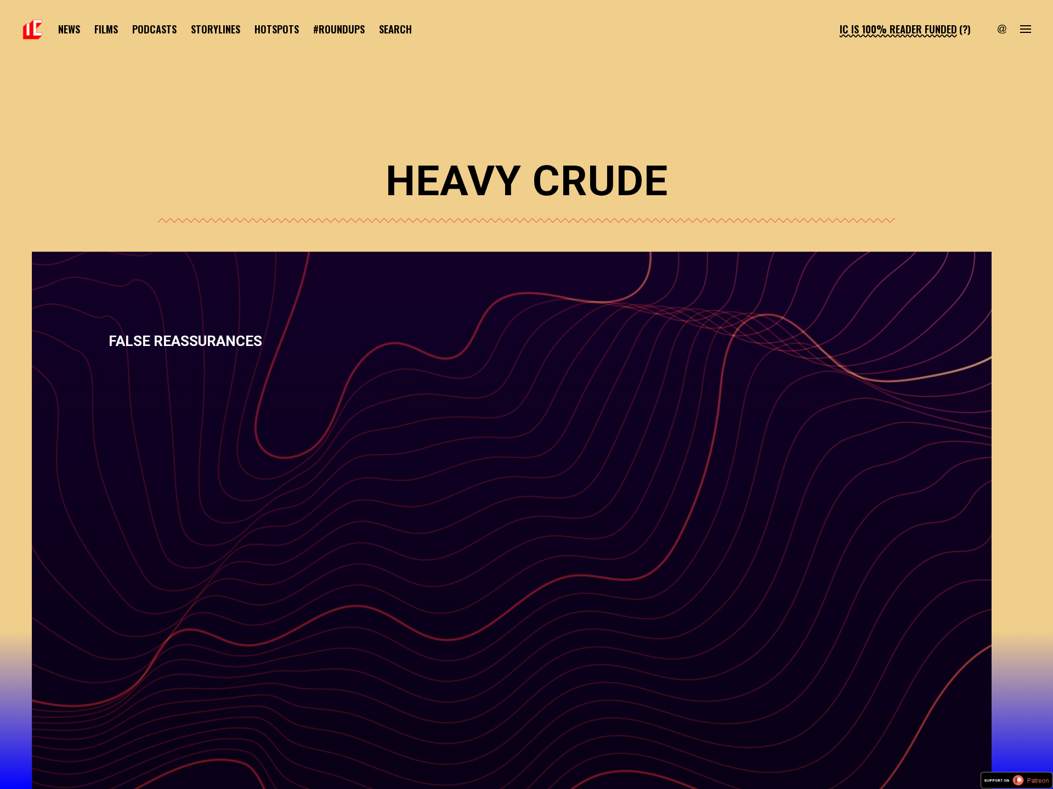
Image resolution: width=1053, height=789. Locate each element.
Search (395, 28)
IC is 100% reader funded (898, 28)
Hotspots (276, 28)
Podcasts (154, 28)
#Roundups (339, 28)
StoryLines (215, 28)
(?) (965, 28)
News (69, 28)
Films (106, 28)
